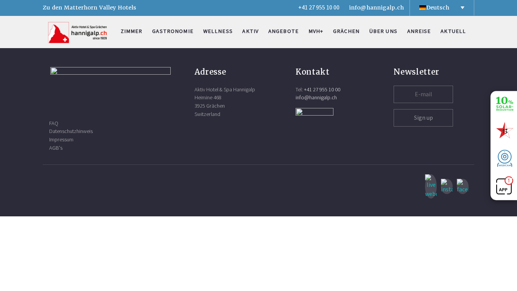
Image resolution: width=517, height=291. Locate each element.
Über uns (383, 31)
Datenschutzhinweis (71, 131)
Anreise (419, 31)
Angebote (283, 31)
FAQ (53, 123)
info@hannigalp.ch (376, 7)
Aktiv (250, 31)
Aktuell (453, 31)
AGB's (55, 148)
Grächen (346, 31)
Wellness (218, 31)
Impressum (61, 140)
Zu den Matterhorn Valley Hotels (89, 7)
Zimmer (132, 31)
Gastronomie (172, 31)
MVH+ (316, 31)
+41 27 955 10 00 (318, 7)
